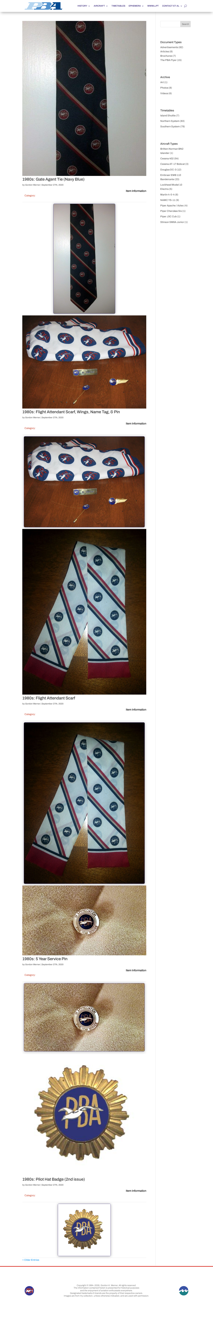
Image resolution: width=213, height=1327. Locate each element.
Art (162, 82)
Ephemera (135, 6)
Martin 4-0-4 (167, 194)
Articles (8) (166, 51)
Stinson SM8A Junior (172, 222)
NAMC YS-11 (167, 200)
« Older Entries (30, 1260)
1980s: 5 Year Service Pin (45, 959)
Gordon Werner (32, 185)
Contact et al (170, 6)
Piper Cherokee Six (171, 211)
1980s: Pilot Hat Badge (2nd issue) (53, 1179)
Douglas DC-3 (168, 169)
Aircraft (99, 6)
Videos (164, 93)
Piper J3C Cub (168, 216)
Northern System (169, 121)
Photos (164, 87)
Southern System (170, 126)
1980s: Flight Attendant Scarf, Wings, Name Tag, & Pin (71, 412)
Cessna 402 (167, 158)
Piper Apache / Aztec (172, 205)
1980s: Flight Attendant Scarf (48, 698)
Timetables (118, 6)
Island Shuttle (168, 115)
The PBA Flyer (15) (171, 60)
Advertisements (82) (171, 47)
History (82, 6)
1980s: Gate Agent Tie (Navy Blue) (53, 179)
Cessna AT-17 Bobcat (172, 164)
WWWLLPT (153, 6)
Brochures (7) (168, 56)
